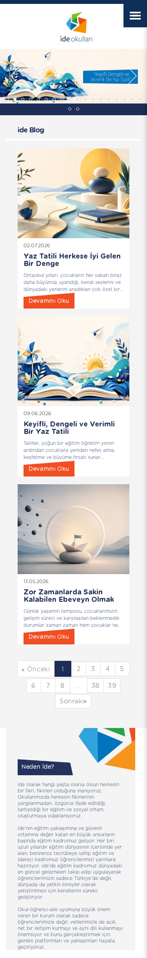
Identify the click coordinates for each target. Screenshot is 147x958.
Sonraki (72, 701)
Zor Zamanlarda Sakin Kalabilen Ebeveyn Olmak (69, 596)
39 (112, 686)
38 (95, 686)
